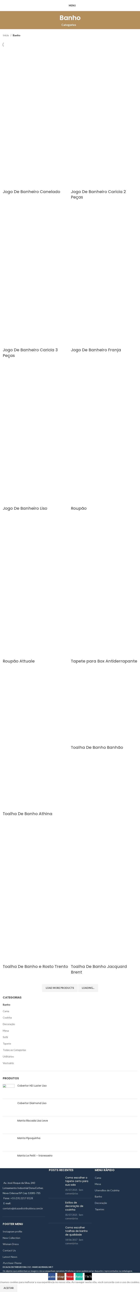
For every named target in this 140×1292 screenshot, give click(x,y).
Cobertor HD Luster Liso (32, 1086)
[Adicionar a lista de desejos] (26, 184)
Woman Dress (11, 1244)
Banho (6, 1004)
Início (6, 35)
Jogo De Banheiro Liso (25, 508)
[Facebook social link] (122, 5)
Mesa (6, 1030)
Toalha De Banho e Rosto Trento (35, 966)
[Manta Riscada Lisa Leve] (9, 1125)
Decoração (9, 1024)
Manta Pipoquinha (28, 1138)
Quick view (17, 184)
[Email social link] (127, 5)
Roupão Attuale (19, 661)
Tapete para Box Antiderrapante (104, 661)
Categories (68, 24)
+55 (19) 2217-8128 (21, 1198)
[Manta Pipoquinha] (9, 1142)
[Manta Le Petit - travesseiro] (9, 1159)
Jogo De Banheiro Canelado (31, 191)
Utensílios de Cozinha (107, 1190)
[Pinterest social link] (131, 5)
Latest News (10, 1256)
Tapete (7, 1043)
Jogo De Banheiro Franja (96, 350)
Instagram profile (12, 1231)
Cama (6, 1011)
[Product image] (36, 146)
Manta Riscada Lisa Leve (32, 1120)
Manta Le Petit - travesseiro (34, 1155)
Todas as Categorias (14, 1049)
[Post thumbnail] (56, 1185)
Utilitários (8, 1056)
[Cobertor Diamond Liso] (9, 1107)
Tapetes (99, 1209)
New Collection (11, 1237)
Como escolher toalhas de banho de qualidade (76, 1231)
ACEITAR (9, 1288)
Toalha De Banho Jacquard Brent (99, 969)
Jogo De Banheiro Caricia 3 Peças (30, 352)
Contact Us (9, 1250)
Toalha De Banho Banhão (97, 747)
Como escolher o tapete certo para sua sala (76, 1181)
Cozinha (7, 1017)
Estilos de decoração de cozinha (74, 1206)
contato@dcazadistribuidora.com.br (23, 1208)
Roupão (79, 508)
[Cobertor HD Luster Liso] (9, 1090)
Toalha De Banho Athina (27, 814)
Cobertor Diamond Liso (31, 1103)
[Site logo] (15, 5)
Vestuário (8, 1063)
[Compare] (7, 184)
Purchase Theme (12, 1263)
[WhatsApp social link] (135, 5)
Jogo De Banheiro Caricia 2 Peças (98, 194)
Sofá (5, 1037)
